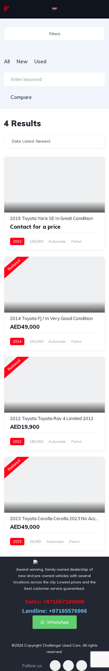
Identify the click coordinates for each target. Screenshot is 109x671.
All (7, 61)
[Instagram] (68, 665)
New (22, 61)
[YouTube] (81, 665)
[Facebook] (55, 665)
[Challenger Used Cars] (54, 9)
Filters (54, 33)
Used (40, 61)
